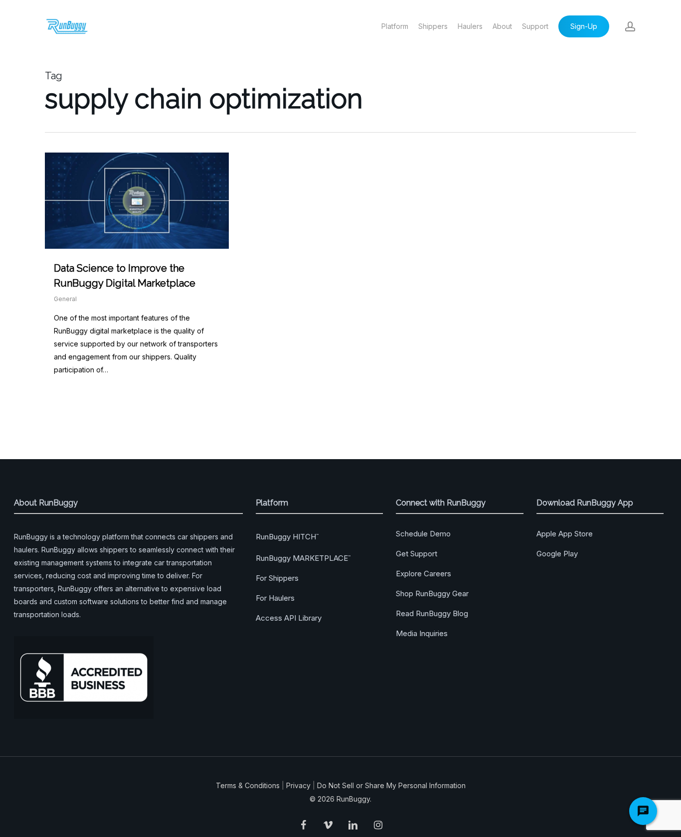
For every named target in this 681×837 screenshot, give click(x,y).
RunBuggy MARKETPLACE (303, 558)
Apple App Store (564, 533)
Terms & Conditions (248, 785)
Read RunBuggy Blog (432, 613)
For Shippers (277, 578)
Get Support (416, 553)
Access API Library (289, 618)
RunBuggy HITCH (287, 536)
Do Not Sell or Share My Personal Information (391, 785)
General (65, 299)
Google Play (557, 553)
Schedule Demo (423, 533)
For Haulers (275, 598)
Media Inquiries (422, 633)
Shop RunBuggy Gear (432, 593)
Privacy (298, 785)
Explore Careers (423, 573)
